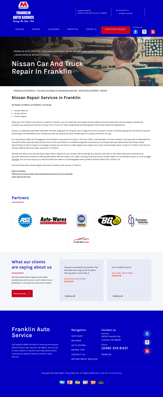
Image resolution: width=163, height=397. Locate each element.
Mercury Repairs (19, 171)
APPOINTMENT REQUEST (115, 29)
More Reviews (20, 293)
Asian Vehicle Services (21, 177)
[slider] (69, 281)
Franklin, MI (70, 296)
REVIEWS (36, 29)
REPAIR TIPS (73, 29)
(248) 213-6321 (83, 11)
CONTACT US (91, 29)
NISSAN (46, 55)
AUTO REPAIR (53, 29)
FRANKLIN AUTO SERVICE (26, 51)
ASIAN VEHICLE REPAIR (27, 55)
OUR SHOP (19, 29)
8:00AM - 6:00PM (125, 13)
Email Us (106, 354)
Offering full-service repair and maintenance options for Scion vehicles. (42, 174)
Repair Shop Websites (69, 373)
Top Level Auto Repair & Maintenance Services (67, 51)
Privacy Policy (115, 373)
